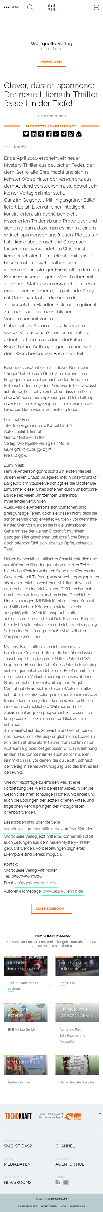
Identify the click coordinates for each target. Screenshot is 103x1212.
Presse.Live (68, 983)
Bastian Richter (19, 1082)
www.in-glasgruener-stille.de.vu (32, 829)
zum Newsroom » (52, 908)
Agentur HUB (70, 1164)
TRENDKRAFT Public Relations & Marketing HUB (51, 7)
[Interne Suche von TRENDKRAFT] (30, 7)
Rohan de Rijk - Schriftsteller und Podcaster (73, 1035)
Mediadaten (17, 1164)
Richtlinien (49, 1206)
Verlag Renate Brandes (77, 1082)
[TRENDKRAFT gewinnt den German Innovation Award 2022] (73, 1117)
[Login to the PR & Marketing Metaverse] (96, 7)
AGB (63, 1206)
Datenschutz (27, 1206)
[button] (26, 134)
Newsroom (51, 62)
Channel (65, 1146)
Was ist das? (18, 1146)
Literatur (20, 146)
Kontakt (66, 1182)
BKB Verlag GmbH (22, 1029)
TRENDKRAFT (58, 1199)
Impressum (77, 1206)
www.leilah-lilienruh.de (62, 891)
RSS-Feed (58, 1182)
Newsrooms (18, 1182)
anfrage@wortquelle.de (37, 883)
